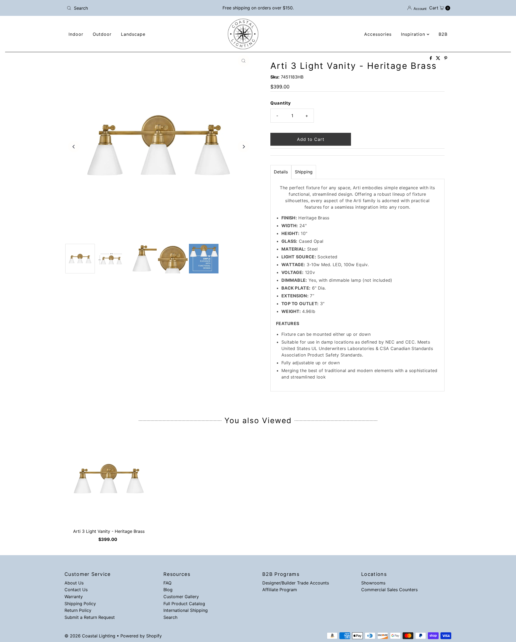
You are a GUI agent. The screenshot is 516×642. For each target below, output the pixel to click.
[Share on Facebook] (431, 58)
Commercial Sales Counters (389, 589)
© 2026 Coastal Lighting (89, 636)
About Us (74, 583)
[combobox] (127, 8)
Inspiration (414, 34)
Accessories (378, 34)
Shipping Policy (80, 603)
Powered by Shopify (141, 636)
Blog (168, 589)
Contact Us (76, 589)
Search (170, 617)
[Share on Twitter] (439, 58)
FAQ (167, 583)
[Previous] (74, 146)
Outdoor (102, 34)
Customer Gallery (181, 596)
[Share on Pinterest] (445, 58)
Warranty (73, 596)
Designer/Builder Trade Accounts (295, 583)
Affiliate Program (279, 589)
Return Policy (77, 610)
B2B (443, 34)
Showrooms (373, 583)
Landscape (133, 34)
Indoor (76, 34)
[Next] (243, 146)
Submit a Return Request (89, 617)
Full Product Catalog (184, 603)
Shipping (304, 171)
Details (281, 171)
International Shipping (185, 610)
